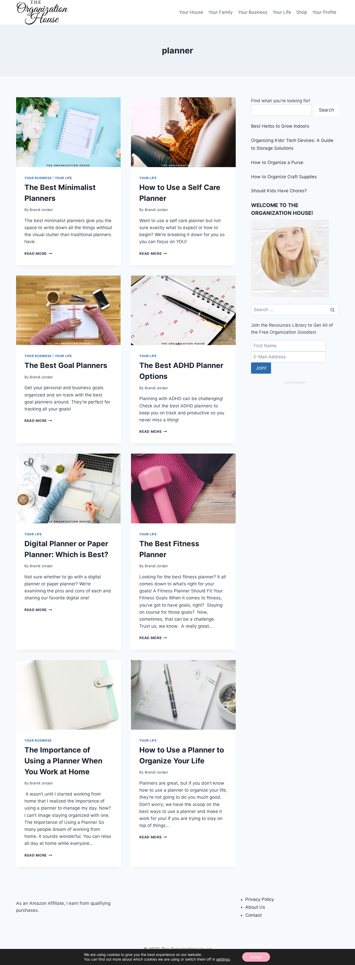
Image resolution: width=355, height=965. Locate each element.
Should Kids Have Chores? (279, 190)
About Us (255, 907)
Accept (256, 957)
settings (223, 959)
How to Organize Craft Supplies (284, 176)
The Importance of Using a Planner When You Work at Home (63, 760)
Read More (38, 253)
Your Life (282, 12)
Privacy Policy (259, 899)
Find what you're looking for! (280, 100)
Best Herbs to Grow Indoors (280, 126)
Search (326, 110)
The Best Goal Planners (65, 365)
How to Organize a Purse (277, 162)
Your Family (220, 12)
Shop (301, 12)
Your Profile (324, 12)
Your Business (252, 12)
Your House (191, 12)
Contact (253, 915)
